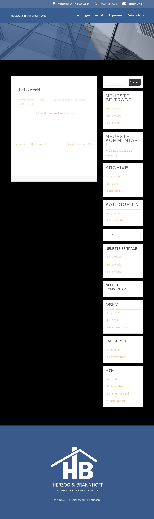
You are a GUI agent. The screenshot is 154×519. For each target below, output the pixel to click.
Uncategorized (63, 100)
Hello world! (114, 115)
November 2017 (117, 190)
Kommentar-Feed (118, 393)
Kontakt (99, 15)
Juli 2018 (112, 183)
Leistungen (83, 15)
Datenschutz (136, 15)
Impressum (116, 15)
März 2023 (113, 176)
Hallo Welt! (114, 108)
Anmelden (113, 379)
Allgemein (113, 213)
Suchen (134, 82)
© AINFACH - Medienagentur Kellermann (77, 500)
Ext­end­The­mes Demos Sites (56, 113)
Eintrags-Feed (116, 386)
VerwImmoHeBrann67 (35, 100)
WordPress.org (116, 400)
